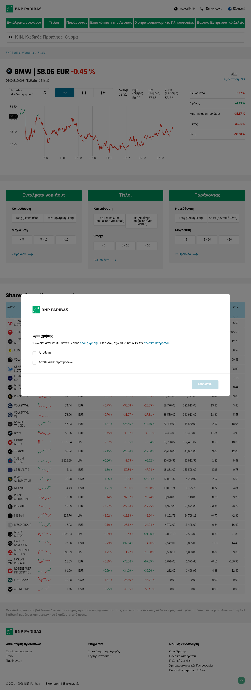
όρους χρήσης (89, 343)
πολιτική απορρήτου (157, 343)
